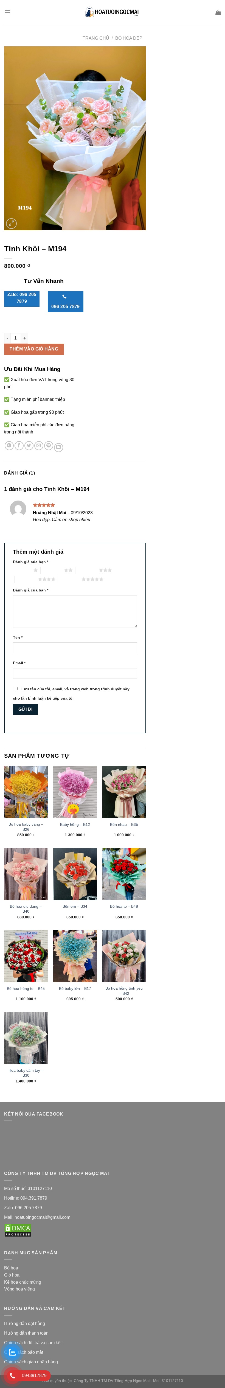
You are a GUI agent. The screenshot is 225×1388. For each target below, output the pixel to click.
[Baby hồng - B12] (75, 792)
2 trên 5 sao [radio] (52, 570)
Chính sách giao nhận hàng (31, 1362)
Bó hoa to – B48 (124, 906)
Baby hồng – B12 (75, 824)
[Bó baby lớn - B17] (75, 956)
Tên (17, 637)
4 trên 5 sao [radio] (26, 579)
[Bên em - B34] (75, 874)
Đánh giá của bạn (30, 562)
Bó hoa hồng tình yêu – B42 (124, 991)
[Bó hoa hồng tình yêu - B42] (124, 956)
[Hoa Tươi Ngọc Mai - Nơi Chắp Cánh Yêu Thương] (112, 12)
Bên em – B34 (75, 906)
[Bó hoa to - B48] (124, 874)
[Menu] (7, 12)
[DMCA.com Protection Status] (18, 1230)
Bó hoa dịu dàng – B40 (26, 909)
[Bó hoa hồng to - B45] (26, 956)
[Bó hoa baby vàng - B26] (26, 792)
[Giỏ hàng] (218, 12)
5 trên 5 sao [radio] (69, 579)
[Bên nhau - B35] (124, 792)
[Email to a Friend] (38, 445)
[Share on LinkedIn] (58, 447)
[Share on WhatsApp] (9, 445)
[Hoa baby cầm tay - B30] (26, 1038)
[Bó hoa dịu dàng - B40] (26, 874)
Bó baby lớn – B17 (75, 988)
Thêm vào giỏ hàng (34, 349)
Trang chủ (96, 38)
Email (19, 663)
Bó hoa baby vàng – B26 (26, 827)
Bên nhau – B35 (124, 824)
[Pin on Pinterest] (48, 445)
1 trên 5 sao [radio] (21, 570)
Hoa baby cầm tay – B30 (26, 1073)
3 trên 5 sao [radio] (87, 570)
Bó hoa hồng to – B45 (26, 988)
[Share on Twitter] (28, 445)
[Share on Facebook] (19, 445)
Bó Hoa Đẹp (128, 38)
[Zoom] (11, 223)
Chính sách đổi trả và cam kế (32, 1342)
